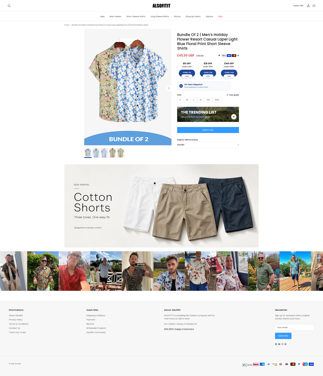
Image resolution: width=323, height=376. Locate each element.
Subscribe (182, 196)
